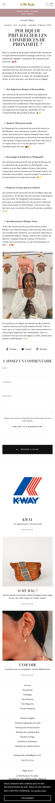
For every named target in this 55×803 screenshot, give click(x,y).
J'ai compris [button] (27, 798)
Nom (4, 368)
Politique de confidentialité (27, 732)
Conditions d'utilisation (27, 741)
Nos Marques (27, 699)
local (15, 25)
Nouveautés (27, 689)
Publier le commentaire (27, 426)
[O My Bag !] (27, 562)
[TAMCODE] (27, 636)
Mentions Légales (27, 718)
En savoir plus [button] (38, 791)
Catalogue (27, 694)
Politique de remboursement (27, 727)
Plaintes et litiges (27, 736)
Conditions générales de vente (27, 722)
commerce (8, 25)
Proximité (22, 25)
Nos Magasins (27, 703)
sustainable (32, 25)
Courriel (7, 382)
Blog (31, 20)
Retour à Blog (29, 449)
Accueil (24, 20)
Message (7, 396)
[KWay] (27, 490)
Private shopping (27, 708)
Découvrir (27, 530)
